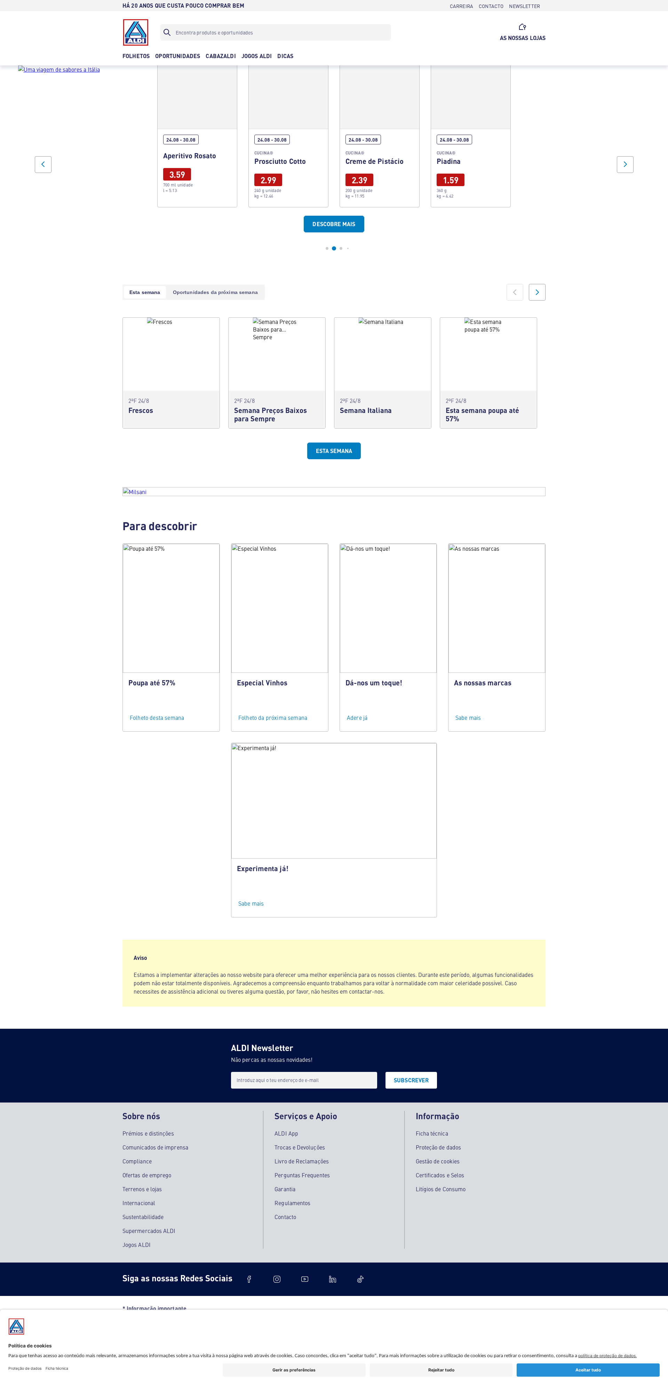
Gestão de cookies (438, 1161)
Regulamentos (292, 1203)
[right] (537, 292)
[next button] (625, 164)
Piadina (470, 133)
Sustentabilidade (143, 1216)
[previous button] (43, 164)
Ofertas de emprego (146, 1175)
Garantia (285, 1189)
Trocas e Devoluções (300, 1147)
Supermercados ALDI (148, 1230)
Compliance (137, 1161)
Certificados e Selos (440, 1175)
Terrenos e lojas (142, 1189)
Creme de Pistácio (379, 133)
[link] (197, 133)
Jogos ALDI (136, 1244)
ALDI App (286, 1133)
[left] (515, 292)
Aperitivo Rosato (197, 133)
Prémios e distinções (148, 1133)
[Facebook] (249, 1279)
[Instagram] (277, 1279)
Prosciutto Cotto (288, 133)
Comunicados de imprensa (155, 1147)
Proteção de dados (438, 1147)
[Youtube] (304, 1279)
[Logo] (135, 32)
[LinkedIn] (332, 1279)
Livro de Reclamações (302, 1161)
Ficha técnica (432, 1133)
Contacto (285, 1216)
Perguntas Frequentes (302, 1175)
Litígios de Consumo (441, 1189)
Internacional (138, 1203)
